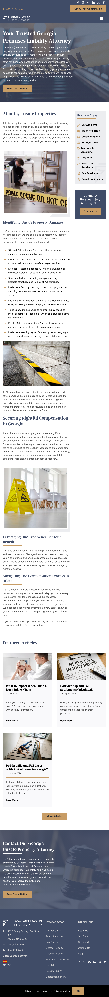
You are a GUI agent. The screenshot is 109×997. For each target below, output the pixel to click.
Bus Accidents (90, 173)
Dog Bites (87, 157)
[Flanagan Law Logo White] (17, 17)
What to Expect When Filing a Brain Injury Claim (26, 688)
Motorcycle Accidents (87, 150)
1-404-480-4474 (14, 9)
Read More (12, 720)
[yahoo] (98, 2)
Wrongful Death (90, 142)
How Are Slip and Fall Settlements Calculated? (77, 688)
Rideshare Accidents (87, 165)
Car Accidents (89, 124)
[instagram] (83, 2)
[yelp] (103, 2)
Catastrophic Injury (92, 179)
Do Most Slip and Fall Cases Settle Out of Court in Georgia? (27, 767)
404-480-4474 (15, 950)
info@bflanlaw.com (17, 944)
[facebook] (78, 2)
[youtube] (88, 2)
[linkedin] (93, 2)
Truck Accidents (91, 130)
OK (78, 991)
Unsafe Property (91, 136)
